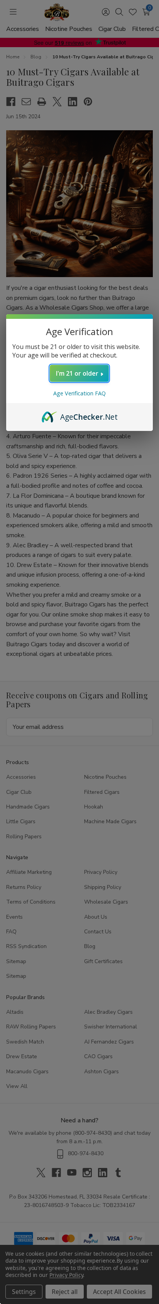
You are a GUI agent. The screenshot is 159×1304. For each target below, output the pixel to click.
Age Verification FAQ (79, 393)
